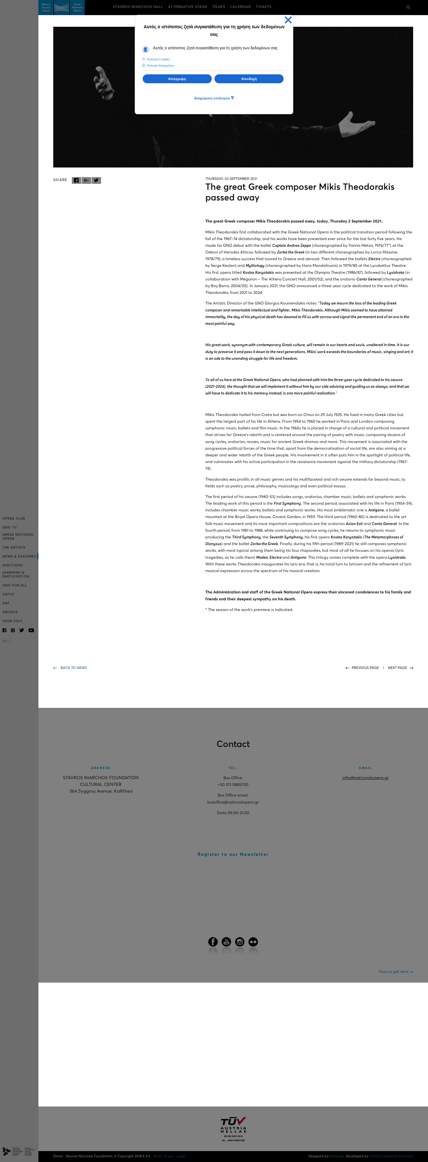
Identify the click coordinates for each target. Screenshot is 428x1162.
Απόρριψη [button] (177, 79)
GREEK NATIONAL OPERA (18, 536)
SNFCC (8, 594)
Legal (180, 1156)
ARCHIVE (10, 612)
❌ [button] (288, 20)
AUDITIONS (12, 565)
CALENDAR (240, 7)
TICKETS (263, 7)
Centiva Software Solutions (391, 1156)
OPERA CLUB (13, 518)
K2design (336, 1156)
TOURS (218, 7)
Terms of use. (163, 1156)
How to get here (394, 972)
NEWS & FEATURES (19, 556)
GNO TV (9, 527)
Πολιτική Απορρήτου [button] (160, 65)
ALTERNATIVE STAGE (187, 7)
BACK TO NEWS (74, 668)
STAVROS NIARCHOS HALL (138, 7)
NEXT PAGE (397, 668)
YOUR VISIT (12, 621)
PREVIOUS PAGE (366, 668)
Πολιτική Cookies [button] (158, 59)
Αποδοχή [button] (249, 79)
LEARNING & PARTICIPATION (16, 574)
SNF (6, 603)
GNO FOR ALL (14, 585)
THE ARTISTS (14, 547)
